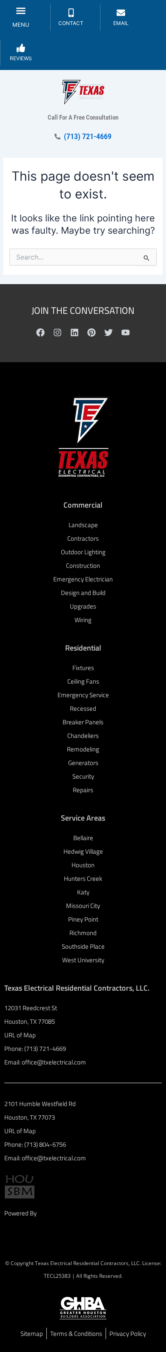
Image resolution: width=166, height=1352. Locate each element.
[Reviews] (21, 48)
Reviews (21, 58)
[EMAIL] (121, 12)
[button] (21, 10)
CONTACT (70, 23)
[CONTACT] (71, 12)
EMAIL (121, 23)
